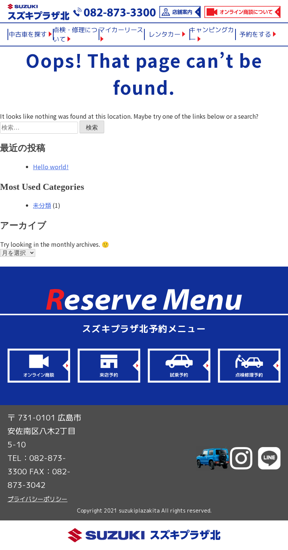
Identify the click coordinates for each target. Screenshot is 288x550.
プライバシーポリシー (38, 499)
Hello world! (51, 166)
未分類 (42, 205)
